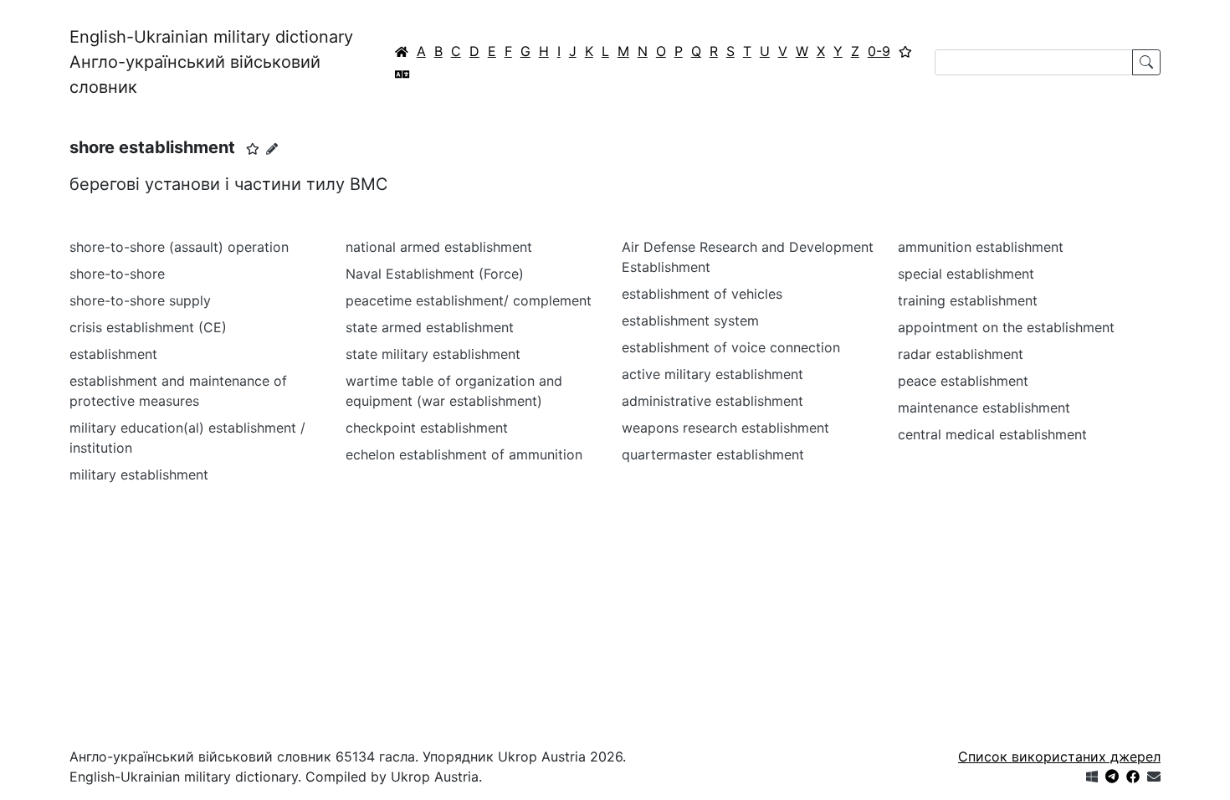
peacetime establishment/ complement (469, 300)
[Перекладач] (402, 74)
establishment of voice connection (731, 347)
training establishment (968, 300)
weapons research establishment (725, 427)
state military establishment (433, 354)
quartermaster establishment (713, 454)
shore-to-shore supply (140, 300)
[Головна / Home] (402, 51)
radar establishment (960, 354)
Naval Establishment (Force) (435, 273)
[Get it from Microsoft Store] (1092, 776)
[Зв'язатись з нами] (1154, 776)
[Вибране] (905, 51)
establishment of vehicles (702, 293)
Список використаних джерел (1059, 756)
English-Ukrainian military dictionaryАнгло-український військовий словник (211, 62)
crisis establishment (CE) (148, 327)
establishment (113, 354)
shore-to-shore (117, 273)
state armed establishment (430, 327)
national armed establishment (439, 246)
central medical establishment (992, 434)
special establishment (966, 273)
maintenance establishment (984, 407)
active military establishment (712, 374)
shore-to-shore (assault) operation (179, 246)
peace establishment (963, 380)
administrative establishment (712, 400)
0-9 (879, 51)
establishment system (690, 320)
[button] (252, 149)
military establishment (138, 474)
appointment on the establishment (1006, 327)
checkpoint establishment (427, 427)
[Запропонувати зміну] (272, 148)
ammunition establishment (980, 246)
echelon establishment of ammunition (464, 454)
